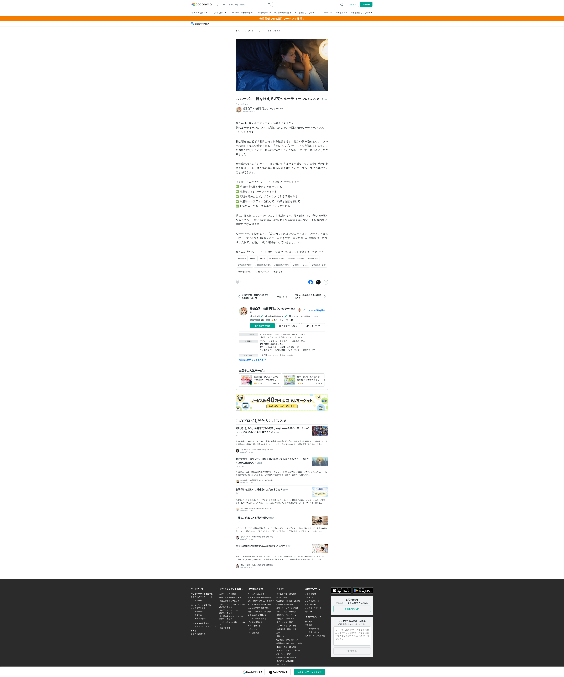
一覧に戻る (282, 296)
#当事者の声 (313, 258)
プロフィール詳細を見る (313, 310)
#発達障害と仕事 (319, 265)
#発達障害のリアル (281, 265)
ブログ (261, 30)
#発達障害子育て (245, 265)
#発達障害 (242, 258)
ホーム (238, 30)
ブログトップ (250, 30)
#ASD (262, 258)
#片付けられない (262, 271)
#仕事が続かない (245, 271)
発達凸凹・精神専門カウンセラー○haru (272, 310)
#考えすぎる (277, 271)
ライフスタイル (274, 30)
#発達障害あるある (276, 258)
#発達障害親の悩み (263, 265)
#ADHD (253, 258)
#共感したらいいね (300, 265)
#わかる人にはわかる (296, 258)
